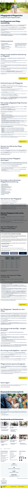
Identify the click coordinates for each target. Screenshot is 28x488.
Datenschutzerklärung (5, 246)
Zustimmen (22, 253)
